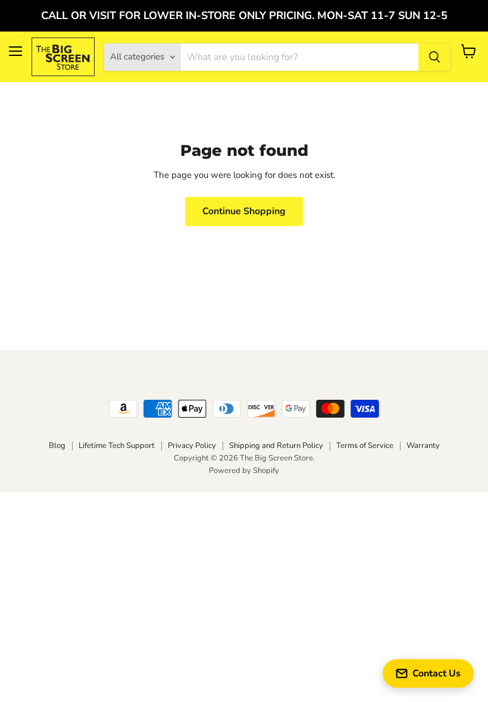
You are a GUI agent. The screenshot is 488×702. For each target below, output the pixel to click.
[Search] (434, 57)
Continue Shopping (244, 211)
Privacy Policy (192, 445)
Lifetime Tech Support (117, 445)
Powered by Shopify (244, 470)
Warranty (423, 445)
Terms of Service (364, 445)
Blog (57, 445)
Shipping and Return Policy (276, 445)
